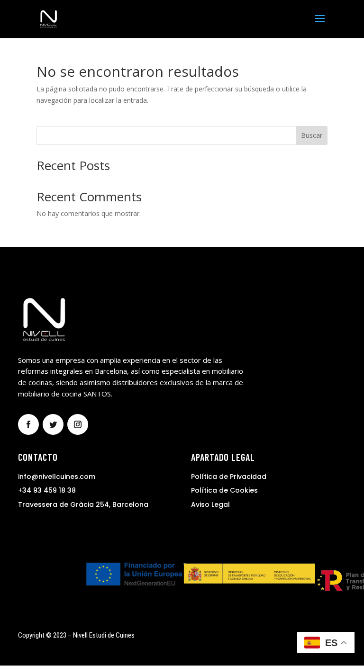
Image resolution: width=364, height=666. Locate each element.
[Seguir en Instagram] (77, 424)
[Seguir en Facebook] (28, 424)
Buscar (311, 135)
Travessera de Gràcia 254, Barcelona (83, 504)
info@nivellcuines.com (56, 476)
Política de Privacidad (228, 476)
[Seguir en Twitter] (53, 424)
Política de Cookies (224, 490)
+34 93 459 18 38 (47, 490)
